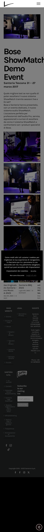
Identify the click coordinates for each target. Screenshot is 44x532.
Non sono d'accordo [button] (17, 275)
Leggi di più (31, 275)
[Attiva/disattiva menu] (38, 4)
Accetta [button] (33, 271)
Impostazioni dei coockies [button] (17, 271)
